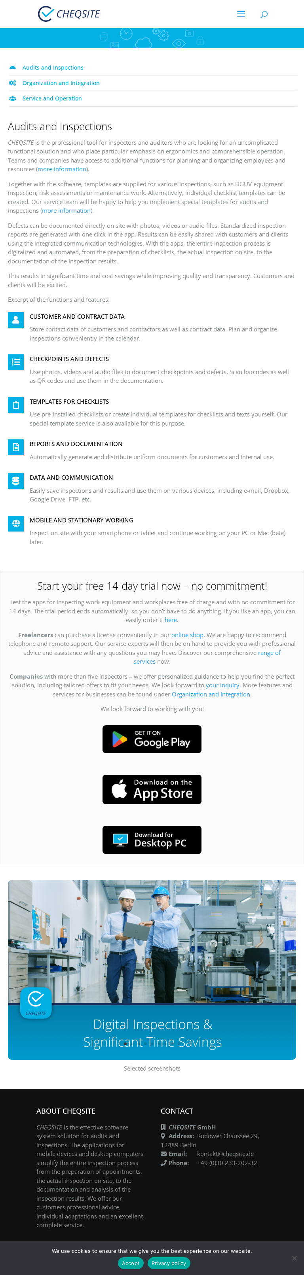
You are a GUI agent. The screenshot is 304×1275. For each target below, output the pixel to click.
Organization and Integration (211, 694)
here (171, 620)
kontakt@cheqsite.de (225, 1154)
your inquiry (222, 685)
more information (62, 169)
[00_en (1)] (152, 1057)
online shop (187, 635)
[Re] (294, 1258)
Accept (131, 1263)
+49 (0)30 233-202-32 (227, 1163)
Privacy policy (169, 1263)
